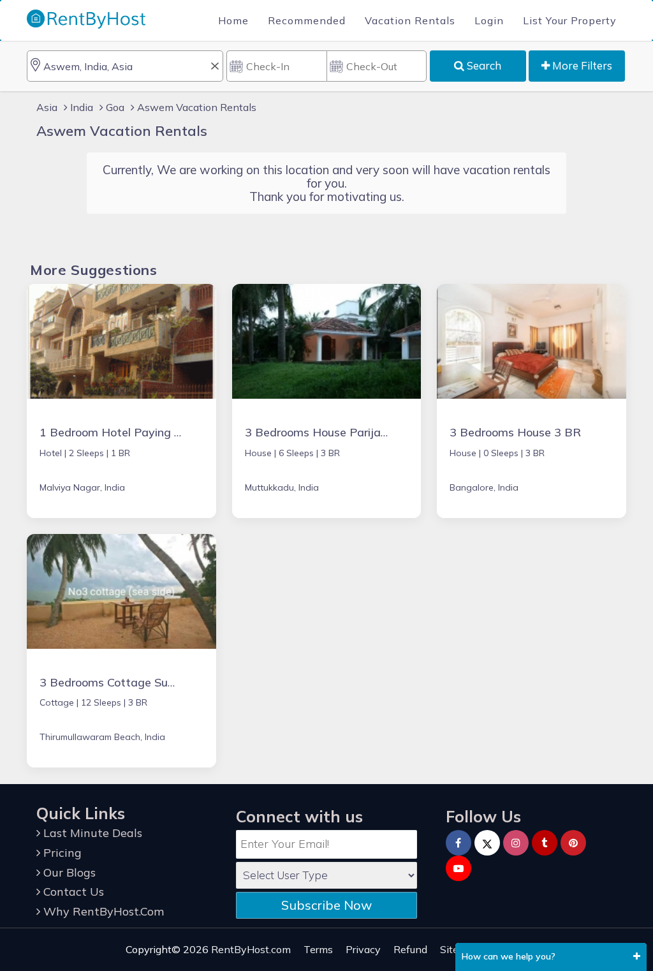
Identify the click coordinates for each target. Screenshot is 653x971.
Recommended (307, 20)
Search (482, 65)
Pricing (61, 852)
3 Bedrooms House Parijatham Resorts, (351, 432)
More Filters (581, 65)
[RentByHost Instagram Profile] (516, 843)
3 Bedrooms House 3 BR (515, 432)
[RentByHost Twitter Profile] (487, 843)
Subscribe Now (326, 905)
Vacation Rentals (410, 20)
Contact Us (72, 891)
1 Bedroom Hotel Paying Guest (123, 432)
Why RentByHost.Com (102, 911)
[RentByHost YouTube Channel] (458, 868)
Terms (318, 949)
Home (233, 20)
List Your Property (570, 20)
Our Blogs (68, 872)
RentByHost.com (251, 949)
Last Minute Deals (91, 833)
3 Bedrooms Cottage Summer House (137, 682)
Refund (410, 949)
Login (489, 20)
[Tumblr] (544, 843)
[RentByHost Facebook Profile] (458, 843)
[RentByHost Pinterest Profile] (573, 843)
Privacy (363, 949)
